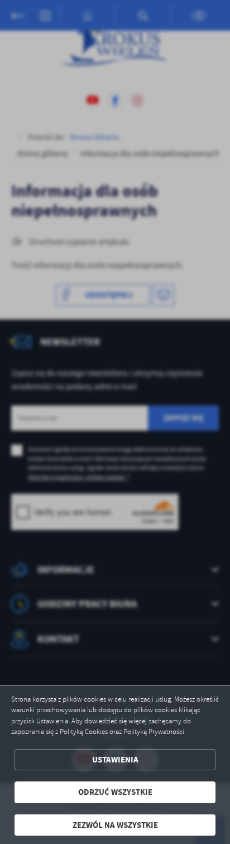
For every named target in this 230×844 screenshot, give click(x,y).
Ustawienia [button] (115, 759)
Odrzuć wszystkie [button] (115, 792)
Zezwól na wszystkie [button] (115, 825)
